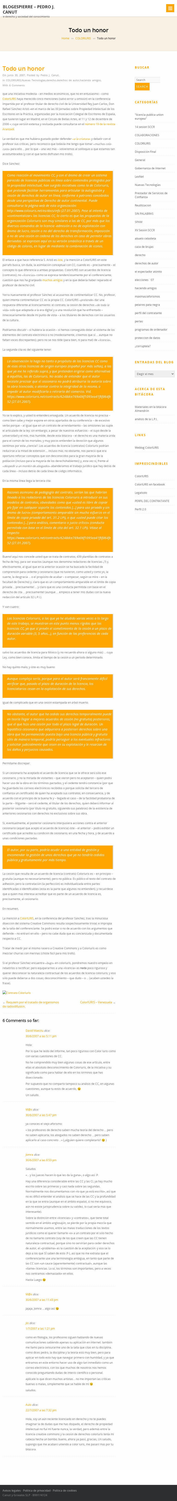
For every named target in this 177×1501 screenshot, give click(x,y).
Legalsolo (141, 493)
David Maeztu (34, 1031)
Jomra (29, 1155)
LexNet (139, 177)
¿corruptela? (142, 346)
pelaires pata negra (147, 305)
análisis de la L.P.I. (146, 419)
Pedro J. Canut (50, 75)
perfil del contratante (148, 313)
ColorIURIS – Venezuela (96, 1002)
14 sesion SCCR (145, 127)
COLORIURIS (83, 38)
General (140, 160)
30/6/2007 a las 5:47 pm (41, 1115)
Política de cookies (65, 1490)
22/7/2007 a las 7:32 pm (41, 1410)
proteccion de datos (147, 338)
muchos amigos (52, 280)
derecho (51, 80)
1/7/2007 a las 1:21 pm (40, 1329)
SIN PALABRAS (144, 214)
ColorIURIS (9, 99)
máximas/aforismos (147, 296)
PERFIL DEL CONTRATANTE (152, 501)
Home (65, 38)
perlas (139, 321)
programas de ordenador (151, 330)
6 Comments (17, 85)
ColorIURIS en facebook (150, 484)
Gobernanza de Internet (150, 168)
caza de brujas (144, 247)
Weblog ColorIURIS (147, 448)
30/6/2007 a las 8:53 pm (41, 1160)
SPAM (138, 222)
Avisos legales (12, 1490)
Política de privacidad (36, 1490)
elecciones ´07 (144, 280)
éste (60, 260)
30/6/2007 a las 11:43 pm (42, 1300)
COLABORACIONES (147, 135)
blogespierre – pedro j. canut (29, 9)
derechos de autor (68, 80)
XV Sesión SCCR (145, 230)
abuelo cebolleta (145, 238)
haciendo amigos (90, 80)
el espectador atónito (148, 272)
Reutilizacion (143, 205)
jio (27, 1323)
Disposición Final (145, 152)
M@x (29, 1109)
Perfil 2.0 (140, 509)
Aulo (28, 1405)
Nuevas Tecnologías (34, 80)
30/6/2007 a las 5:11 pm (41, 1036)
